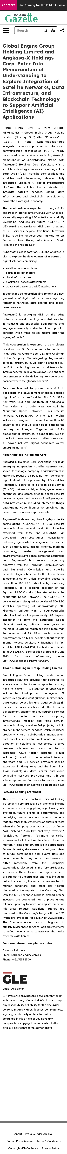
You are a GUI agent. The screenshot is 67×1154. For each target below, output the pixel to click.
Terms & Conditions (48, 1141)
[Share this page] (62, 30)
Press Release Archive (39, 1134)
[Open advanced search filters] (53, 30)
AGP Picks (8, 5)
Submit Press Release (20, 1141)
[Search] (45, 30)
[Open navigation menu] (6, 30)
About (18, 1134)
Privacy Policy (50, 1148)
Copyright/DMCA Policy (23, 1148)
